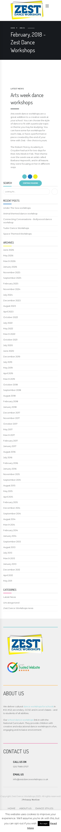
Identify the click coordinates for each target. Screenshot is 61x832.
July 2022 (8, 323)
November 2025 (11, 272)
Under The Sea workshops (17, 208)
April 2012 (8, 575)
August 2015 (9, 485)
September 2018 (12, 390)
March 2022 (9, 334)
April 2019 (8, 373)
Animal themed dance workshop (20, 213)
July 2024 (8, 295)
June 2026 (8, 250)
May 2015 (8, 491)
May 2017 (8, 429)
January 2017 (9, 446)
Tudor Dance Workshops (16, 228)
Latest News (17, 89)
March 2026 (9, 261)
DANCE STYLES (44, 808)
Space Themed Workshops (17, 233)
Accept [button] (43, 823)
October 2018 (10, 384)
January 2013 (9, 564)
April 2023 (8, 311)
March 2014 (9, 524)
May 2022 (8, 328)
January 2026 (10, 266)
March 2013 (9, 558)
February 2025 (10, 283)
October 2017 (10, 423)
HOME (11, 808)
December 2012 (11, 569)
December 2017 (11, 412)
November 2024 (11, 289)
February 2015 (10, 502)
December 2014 (11, 508)
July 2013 (7, 552)
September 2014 (12, 513)
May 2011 (7, 580)
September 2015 (12, 480)
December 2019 (11, 356)
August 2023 (9, 306)
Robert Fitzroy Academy (28, 147)
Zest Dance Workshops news (18, 608)
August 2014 (9, 519)
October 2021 (10, 339)
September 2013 (12, 541)
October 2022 (10, 317)
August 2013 (9, 547)
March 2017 (9, 435)
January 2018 (10, 407)
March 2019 (9, 379)
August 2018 (9, 395)
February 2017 (10, 440)
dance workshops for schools (38, 706)
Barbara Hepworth (20, 160)
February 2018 (10, 401)
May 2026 (8, 255)
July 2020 (8, 345)
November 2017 (11, 418)
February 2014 (10, 530)
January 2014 (9, 536)
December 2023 (12, 300)
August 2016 (9, 451)
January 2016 (9, 468)
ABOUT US (25, 808)
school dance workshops (21, 720)
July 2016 (7, 457)
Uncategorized (11, 602)
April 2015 (8, 496)
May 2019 (8, 367)
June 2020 (8, 351)
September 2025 (12, 278)
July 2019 (7, 362)
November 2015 (11, 474)
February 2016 (10, 463)
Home (13, 28)
